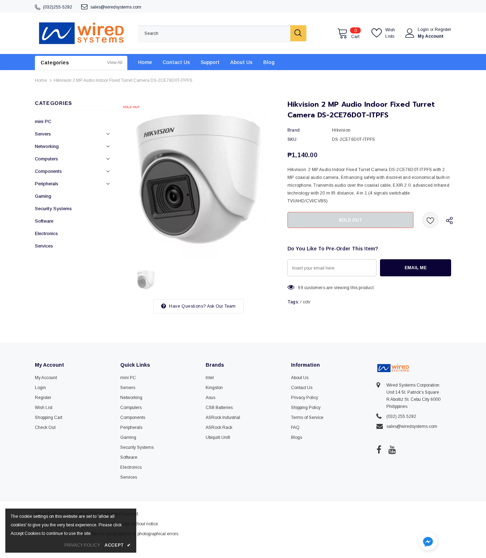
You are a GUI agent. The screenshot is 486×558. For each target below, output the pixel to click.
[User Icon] (410, 33)
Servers (43, 134)
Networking (47, 146)
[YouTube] (392, 449)
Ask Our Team (221, 306)
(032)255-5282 (57, 7)
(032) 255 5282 (401, 416)
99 (300, 287)
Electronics (46, 233)
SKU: (292, 139)
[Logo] (81, 33)
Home (41, 80)
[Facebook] (378, 449)
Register (443, 29)
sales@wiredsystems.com (115, 7)
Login (424, 29)
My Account (431, 36)
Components (48, 171)
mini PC (43, 121)
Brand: (294, 130)
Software (44, 221)
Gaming (43, 196)
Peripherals (46, 183)
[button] (428, 542)
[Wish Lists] (430, 220)
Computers (46, 158)
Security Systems (53, 208)
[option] (198, 179)
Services (44, 246)
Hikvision (341, 130)
